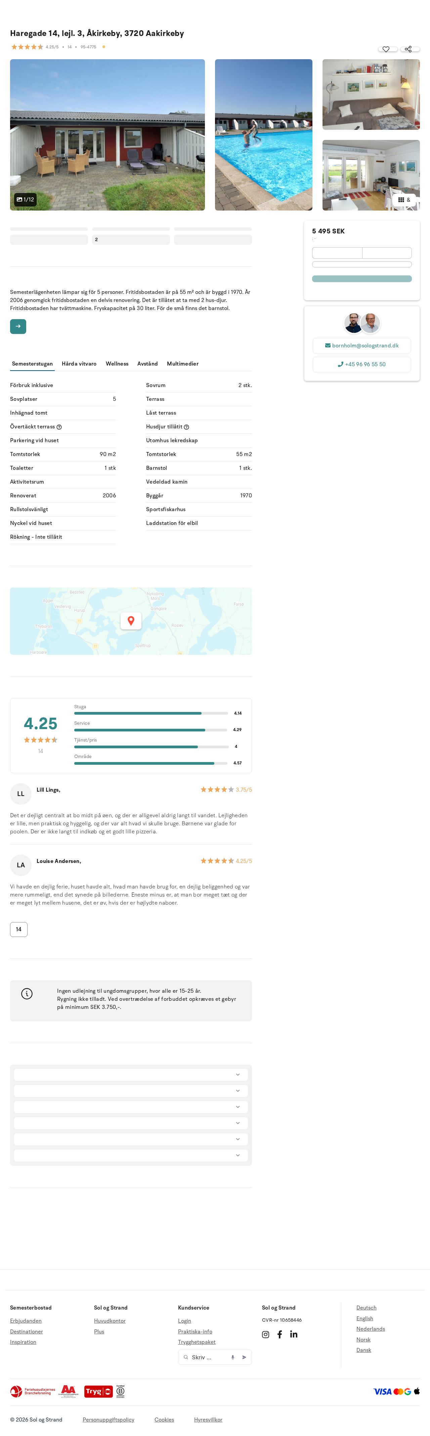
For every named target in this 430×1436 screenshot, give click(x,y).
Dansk (363, 1350)
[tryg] (100, 1396)
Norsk (363, 1340)
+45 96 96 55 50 (365, 364)
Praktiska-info (195, 1331)
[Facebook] (279, 1334)
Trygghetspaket (197, 1342)
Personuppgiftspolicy (108, 1420)
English (364, 1318)
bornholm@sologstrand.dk (365, 345)
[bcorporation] (122, 1396)
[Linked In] (293, 1334)
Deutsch (366, 1308)
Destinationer (26, 1331)
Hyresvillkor (208, 1420)
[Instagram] (265, 1334)
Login (184, 1321)
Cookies (164, 1420)
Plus (99, 1331)
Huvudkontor (110, 1321)
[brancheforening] (33, 1396)
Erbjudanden (26, 1321)
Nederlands (370, 1329)
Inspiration (23, 1342)
